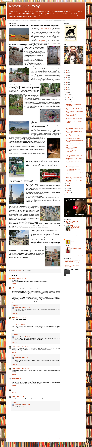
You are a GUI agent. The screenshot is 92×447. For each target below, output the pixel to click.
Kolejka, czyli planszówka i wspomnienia (74, 106)
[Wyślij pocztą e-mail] (25, 270)
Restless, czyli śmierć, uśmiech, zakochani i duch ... (72, 167)
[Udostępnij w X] (28, 270)
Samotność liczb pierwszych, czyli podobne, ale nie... (73, 170)
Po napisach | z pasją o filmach (72, 221)
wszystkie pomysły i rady (46, 28)
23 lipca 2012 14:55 (20, 396)
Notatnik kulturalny (24, 6)
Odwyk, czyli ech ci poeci (71, 145)
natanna (13, 396)
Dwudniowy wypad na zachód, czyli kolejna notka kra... (73, 143)
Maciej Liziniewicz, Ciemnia (76, 248)
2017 (67, 84)
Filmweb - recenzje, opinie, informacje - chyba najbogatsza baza (73, 261)
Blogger (60, 438)
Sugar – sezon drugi (69, 222)
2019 (67, 80)
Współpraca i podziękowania (59, 20)
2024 (67, 72)
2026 (67, 68)
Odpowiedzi (15, 305)
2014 (67, 89)
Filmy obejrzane (25, 20)
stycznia (68, 192)
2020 (67, 79)
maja (68, 185)
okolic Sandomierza (42, 40)
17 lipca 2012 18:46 (26, 307)
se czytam (68, 247)
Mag (13, 378)
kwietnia (68, 186)
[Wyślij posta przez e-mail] (23, 270)
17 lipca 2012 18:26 (22, 287)
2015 (67, 87)
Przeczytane (17, 20)
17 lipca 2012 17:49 (25, 278)
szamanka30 (14, 324)
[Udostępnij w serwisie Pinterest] (30, 270)
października (69, 97)
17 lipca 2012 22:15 (25, 368)
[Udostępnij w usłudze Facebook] (29, 270)
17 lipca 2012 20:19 (21, 324)
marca (68, 188)
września (68, 99)
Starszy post (57, 429)
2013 (67, 91)
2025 (67, 70)
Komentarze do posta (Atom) (19, 432)
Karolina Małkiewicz (16, 346)
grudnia (68, 94)
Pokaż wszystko (80, 255)
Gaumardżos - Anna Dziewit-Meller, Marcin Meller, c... (73, 175)
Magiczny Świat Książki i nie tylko (73, 233)
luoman (46, 438)
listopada (68, 95)
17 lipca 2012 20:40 (25, 346)
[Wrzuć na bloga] (26, 270)
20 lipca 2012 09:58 (19, 389)
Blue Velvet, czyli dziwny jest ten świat (73, 124)
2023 (67, 74)
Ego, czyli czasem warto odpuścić (73, 134)
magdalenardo (15, 287)
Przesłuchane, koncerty (35, 20)
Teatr (43, 20)
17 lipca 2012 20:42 (26, 357)
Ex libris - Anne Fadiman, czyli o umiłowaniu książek (72, 115)
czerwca (68, 183)
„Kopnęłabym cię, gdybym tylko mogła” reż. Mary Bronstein (75, 227)
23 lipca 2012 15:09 (26, 404)
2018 (67, 82)
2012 (67, 92)
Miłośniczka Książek (16, 278)
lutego (68, 190)
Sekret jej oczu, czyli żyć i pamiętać (73, 138)
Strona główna (11, 20)
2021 (67, 77)
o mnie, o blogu (48, 20)
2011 (67, 194)
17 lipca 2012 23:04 (18, 378)
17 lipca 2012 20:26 (26, 336)
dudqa (13, 389)
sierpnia (68, 101)
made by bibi (68, 239)
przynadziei (17, 307)
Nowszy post (11, 429)
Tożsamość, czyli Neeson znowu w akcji (74, 116)
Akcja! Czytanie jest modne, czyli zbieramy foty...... (72, 148)
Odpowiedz (14, 283)
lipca (68, 102)
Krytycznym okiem (69, 225)
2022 (67, 75)
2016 (67, 85)
